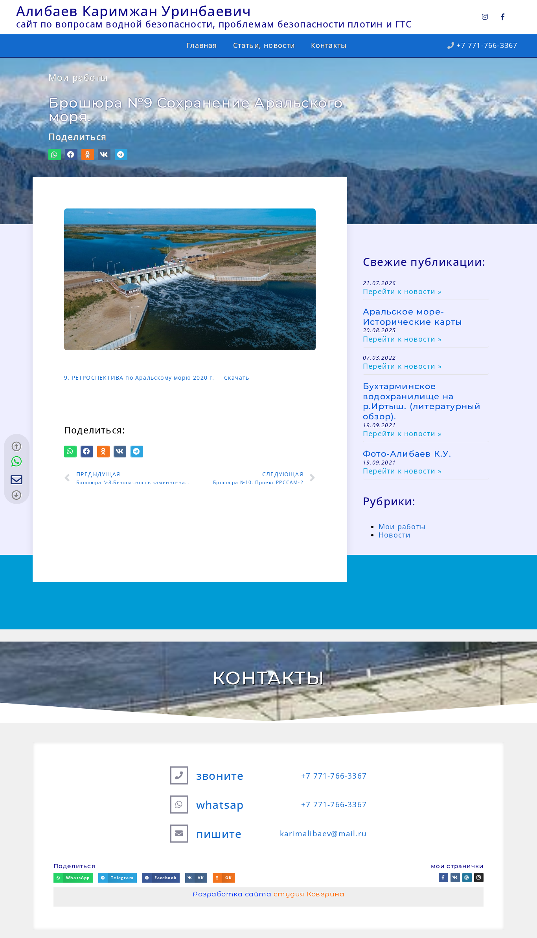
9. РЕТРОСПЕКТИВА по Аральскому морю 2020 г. (139, 377)
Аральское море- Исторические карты (413, 316)
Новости (394, 534)
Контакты (329, 45)
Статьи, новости (264, 45)
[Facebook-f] (502, 16)
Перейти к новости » (402, 291)
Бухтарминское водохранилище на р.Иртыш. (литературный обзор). (422, 401)
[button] (54, 154)
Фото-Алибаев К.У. (407, 453)
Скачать (236, 377)
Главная (201, 45)
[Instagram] (485, 16)
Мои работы (78, 77)
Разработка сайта (268, 894)
